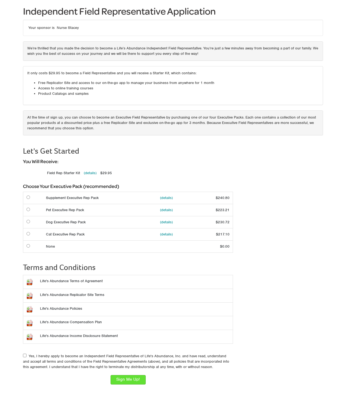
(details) (90, 173)
